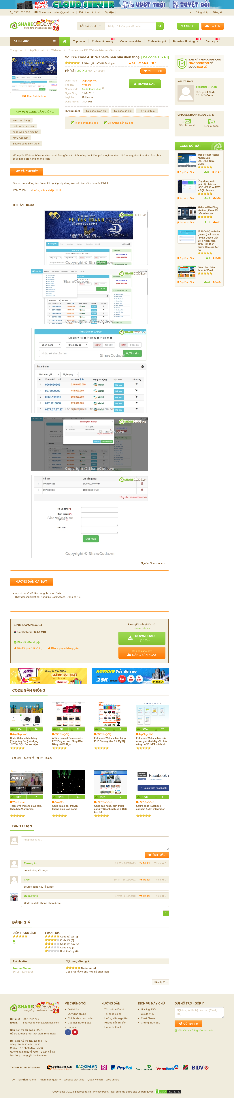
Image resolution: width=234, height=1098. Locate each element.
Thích (157, 863)
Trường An (30, 863)
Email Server (148, 1018)
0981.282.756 (22, 12)
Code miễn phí (157, 41)
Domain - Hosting (184, 41)
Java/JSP (59, 801)
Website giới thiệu (74, 1079)
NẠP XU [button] (190, 26)
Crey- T (28, 879)
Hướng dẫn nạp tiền (116, 1018)
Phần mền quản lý (50, 1079)
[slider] (72, 62)
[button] (141, 638)
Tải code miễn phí (96, 110)
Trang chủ (16, 50)
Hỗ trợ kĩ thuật (147, 110)
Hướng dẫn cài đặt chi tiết (47, 190)
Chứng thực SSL (150, 1022)
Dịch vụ (210, 41)
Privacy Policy (101, 1091)
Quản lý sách (95, 1079)
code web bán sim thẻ (25, 131)
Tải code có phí (123, 110)
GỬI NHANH (190, 1023)
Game (33, 1079)
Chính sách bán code (80, 1018)
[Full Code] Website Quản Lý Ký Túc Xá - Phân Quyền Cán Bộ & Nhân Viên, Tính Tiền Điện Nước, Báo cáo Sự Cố (209, 240)
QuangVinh (31, 895)
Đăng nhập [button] (202, 12)
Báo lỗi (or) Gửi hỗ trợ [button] (29, 648)
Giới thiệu (73, 1009)
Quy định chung (77, 1013)
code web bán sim (23, 126)
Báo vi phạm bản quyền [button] (64, 648)
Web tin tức (112, 1079)
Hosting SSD (148, 1009)
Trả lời (146, 863)
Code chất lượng (102, 41)
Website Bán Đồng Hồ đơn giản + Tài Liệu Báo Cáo (208, 210)
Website (87, 84)
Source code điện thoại (26, 143)
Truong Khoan (22, 968)
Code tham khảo (130, 41)
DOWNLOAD (146, 83)
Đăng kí (217, 12)
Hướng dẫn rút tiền (115, 1022)
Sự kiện (109, 12)
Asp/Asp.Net (89, 80)
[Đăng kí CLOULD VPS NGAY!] (117, 4)
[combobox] (91, 24)
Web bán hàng (21, 120)
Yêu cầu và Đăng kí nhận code (195, 1030)
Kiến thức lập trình (89, 12)
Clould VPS (147, 1013)
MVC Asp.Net (20, 137)
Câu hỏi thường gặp (79, 1022)
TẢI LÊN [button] (214, 26)
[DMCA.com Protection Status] (168, 1091)
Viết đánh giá (107, 63)
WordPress (18, 801)
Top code (79, 41)
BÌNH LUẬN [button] (158, 854)
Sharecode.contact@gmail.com (56, 12)
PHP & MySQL (62, 734)
